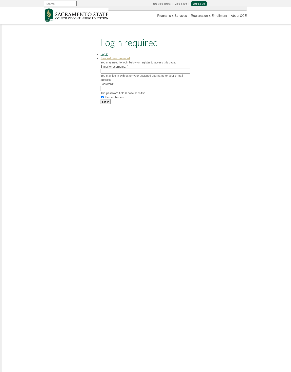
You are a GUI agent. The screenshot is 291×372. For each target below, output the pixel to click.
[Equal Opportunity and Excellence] (77, 267)
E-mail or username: (114, 66)
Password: (108, 84)
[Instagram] (66, 364)
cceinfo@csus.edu (74, 351)
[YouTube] (86, 364)
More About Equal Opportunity (78, 295)
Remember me (114, 97)
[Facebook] (56, 364)
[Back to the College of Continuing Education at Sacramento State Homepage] (76, 14)
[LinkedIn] (76, 364)
